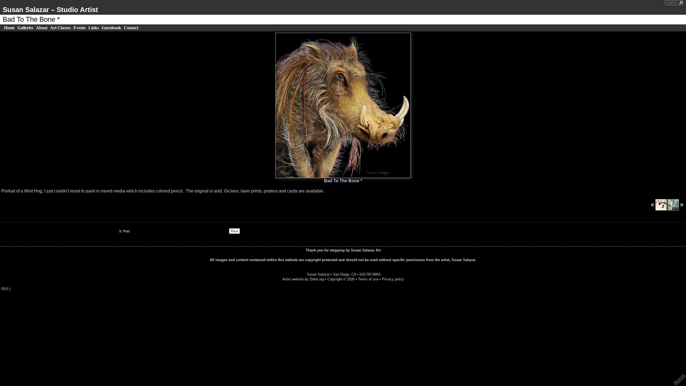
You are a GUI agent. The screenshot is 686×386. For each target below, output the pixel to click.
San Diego (341, 274)
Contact (131, 27)
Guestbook (111, 27)
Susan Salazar (318, 274)
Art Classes (60, 27)
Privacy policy (393, 279)
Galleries (25, 27)
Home (9, 27)
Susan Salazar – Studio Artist (50, 9)
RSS (5, 289)
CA (353, 274)
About (41, 27)
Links (93, 27)
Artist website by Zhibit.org (303, 279)
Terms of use (368, 279)
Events (79, 27)
